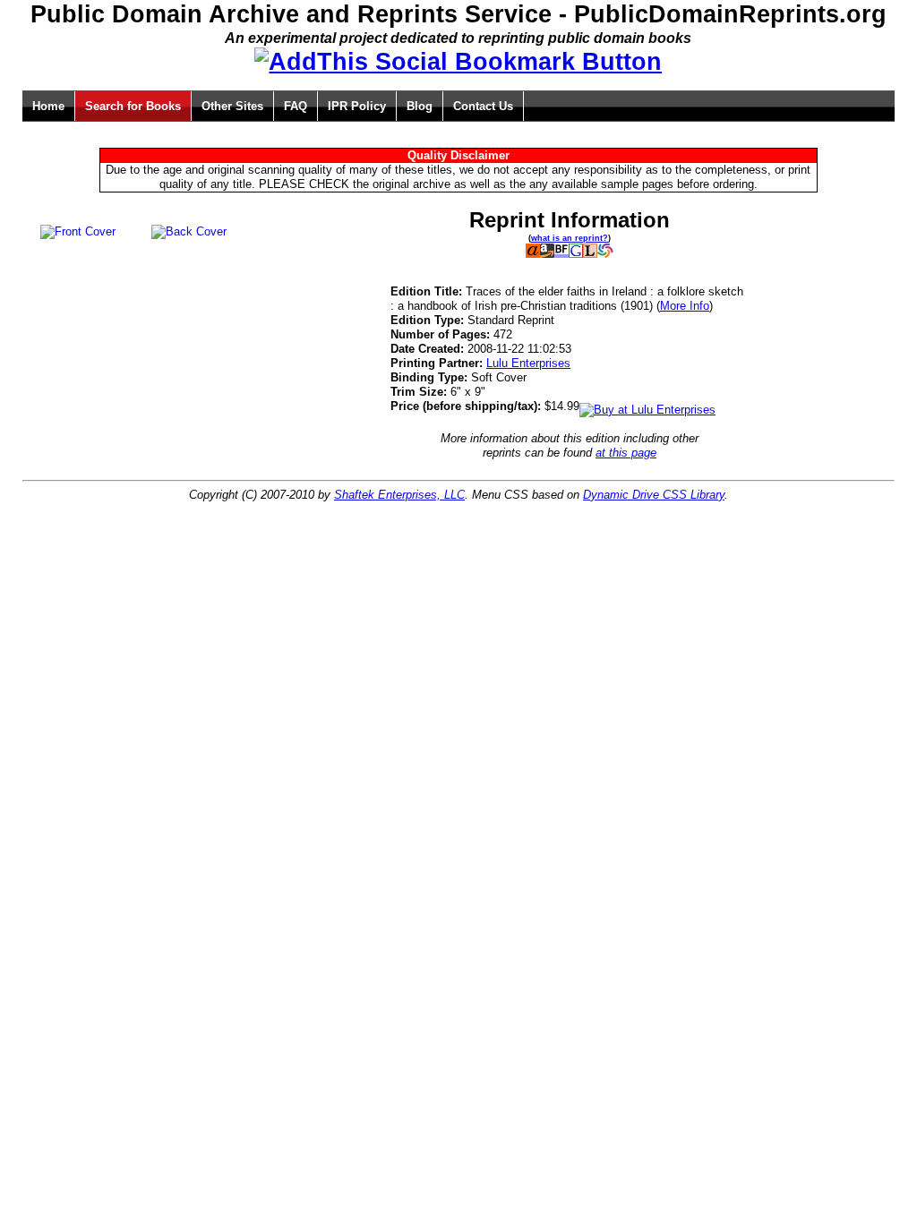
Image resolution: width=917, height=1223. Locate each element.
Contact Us (483, 106)
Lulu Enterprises (528, 363)
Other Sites (232, 106)
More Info (684, 305)
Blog (420, 106)
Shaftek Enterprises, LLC (399, 494)
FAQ (295, 106)
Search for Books (133, 106)
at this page (626, 452)
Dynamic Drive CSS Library (653, 494)
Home (48, 106)
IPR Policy (357, 106)
